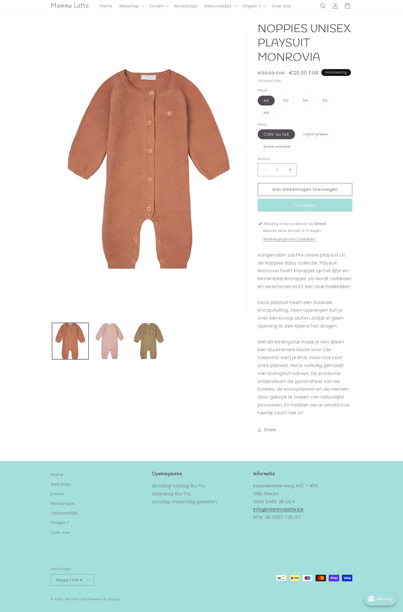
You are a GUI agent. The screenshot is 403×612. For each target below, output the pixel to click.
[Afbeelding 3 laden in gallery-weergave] (148, 341)
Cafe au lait (276, 134)
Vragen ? (60, 522)
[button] (131, 6)
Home (57, 474)
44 (266, 100)
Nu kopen (305, 205)
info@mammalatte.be (278, 509)
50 (288, 102)
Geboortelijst (64, 513)
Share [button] (270, 429)
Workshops (62, 503)
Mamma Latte (76, 599)
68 (269, 114)
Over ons (60, 532)
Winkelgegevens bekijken (289, 239)
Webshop (61, 484)
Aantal (263, 158)
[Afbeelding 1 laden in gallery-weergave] (70, 341)
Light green (318, 135)
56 (308, 102)
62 (327, 102)
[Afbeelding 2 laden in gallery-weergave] (109, 341)
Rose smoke (279, 148)
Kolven (58, 494)
